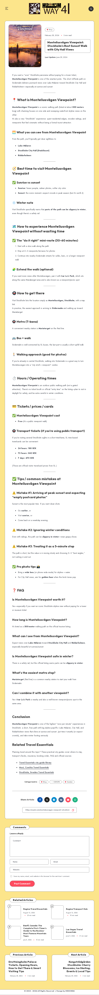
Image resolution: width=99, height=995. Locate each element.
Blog (50, 29)
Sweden (70, 782)
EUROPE (57, 782)
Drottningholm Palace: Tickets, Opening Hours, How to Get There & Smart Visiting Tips (25, 966)
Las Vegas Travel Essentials (74, 930)
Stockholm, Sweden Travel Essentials (36, 772)
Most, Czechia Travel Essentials (34, 767)
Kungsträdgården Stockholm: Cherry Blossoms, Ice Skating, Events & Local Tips (76, 966)
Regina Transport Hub (77, 909)
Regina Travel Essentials (35, 909)
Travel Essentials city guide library (35, 762)
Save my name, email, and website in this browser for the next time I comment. (42, 876)
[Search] (91, 8)
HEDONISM (70, 991)
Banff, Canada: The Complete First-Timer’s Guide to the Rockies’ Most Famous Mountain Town (34, 930)
